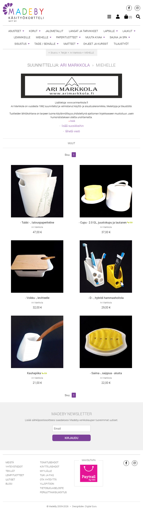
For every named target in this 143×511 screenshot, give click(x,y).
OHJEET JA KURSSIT (95, 43)
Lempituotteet (15, 475)
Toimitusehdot (49, 462)
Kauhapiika (34, 373)
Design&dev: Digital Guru (84, 506)
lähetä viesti (72, 131)
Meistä (10, 462)
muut (71, 143)
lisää (72, 121)
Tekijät (10, 471)
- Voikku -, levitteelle (37, 298)
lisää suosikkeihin (73, 126)
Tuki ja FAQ (47, 475)
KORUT (33, 31)
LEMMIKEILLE (22, 37)
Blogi (9, 483)
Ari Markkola (75, 65)
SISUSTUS (20, 43)
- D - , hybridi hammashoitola (106, 298)
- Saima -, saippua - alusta (106, 373)
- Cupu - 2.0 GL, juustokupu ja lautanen (103, 222)
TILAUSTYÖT (121, 43)
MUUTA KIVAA (93, 37)
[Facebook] (129, 8)
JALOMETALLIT (54, 31)
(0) (130, 17)
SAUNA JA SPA (118, 37)
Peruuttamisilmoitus (53, 492)
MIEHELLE (42, 37)
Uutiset (10, 479)
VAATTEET (69, 43)
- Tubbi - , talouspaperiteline (37, 222)
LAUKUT (127, 31)
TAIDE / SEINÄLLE (44, 43)
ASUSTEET (14, 31)
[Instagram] (137, 8)
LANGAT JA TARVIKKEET (83, 31)
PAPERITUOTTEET (67, 37)
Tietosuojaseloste (52, 488)
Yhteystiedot (14, 466)
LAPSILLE (109, 31)
